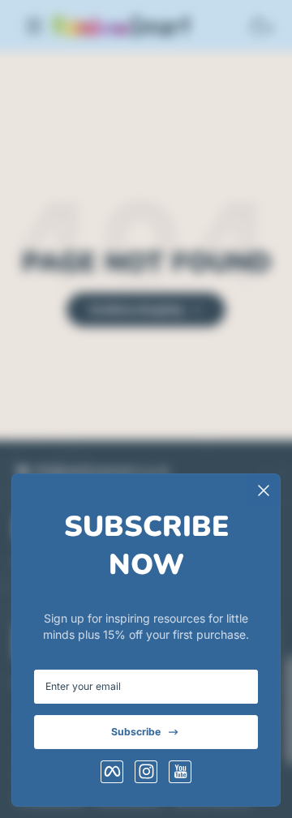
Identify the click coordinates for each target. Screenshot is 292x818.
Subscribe (136, 732)
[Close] (264, 490)
